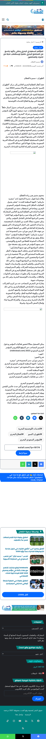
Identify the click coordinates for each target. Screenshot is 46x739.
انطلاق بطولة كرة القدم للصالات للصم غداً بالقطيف (15, 539)
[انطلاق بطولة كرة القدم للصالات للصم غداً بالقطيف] (37, 541)
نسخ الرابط (23, 453)
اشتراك (38, 699)
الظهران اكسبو (34, 434)
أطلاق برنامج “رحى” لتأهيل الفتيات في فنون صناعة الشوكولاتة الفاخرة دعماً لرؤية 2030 (24, 550)
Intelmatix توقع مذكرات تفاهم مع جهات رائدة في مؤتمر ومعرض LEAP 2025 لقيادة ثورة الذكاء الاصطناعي (15, 572)
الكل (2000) (23, 595)
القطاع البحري (16, 434)
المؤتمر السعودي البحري (30, 439)
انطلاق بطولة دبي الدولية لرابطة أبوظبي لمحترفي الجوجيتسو (15, 582)
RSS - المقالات (36, 673)
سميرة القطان (35, 62)
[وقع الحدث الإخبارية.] (37, 11)
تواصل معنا (19, 714)
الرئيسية (38, 42)
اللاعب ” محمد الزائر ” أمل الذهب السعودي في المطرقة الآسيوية (15, 558)
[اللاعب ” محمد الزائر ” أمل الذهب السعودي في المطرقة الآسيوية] (37, 560)
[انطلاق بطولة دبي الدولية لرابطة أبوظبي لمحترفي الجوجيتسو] (37, 584)
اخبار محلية (30, 42)
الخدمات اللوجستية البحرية (29, 428)
